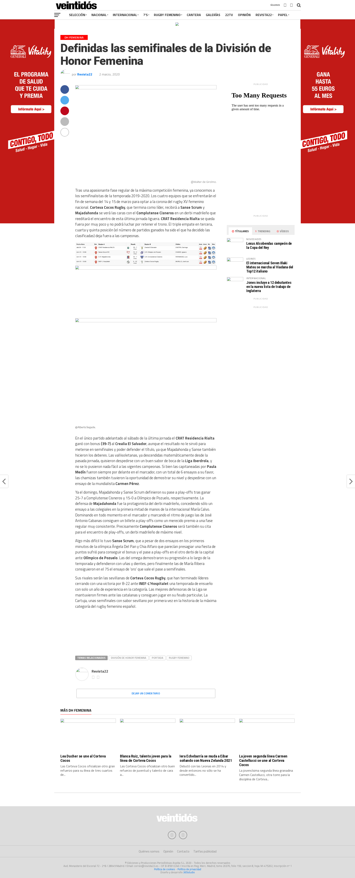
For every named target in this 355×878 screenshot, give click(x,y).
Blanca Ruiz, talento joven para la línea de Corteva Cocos (145, 758)
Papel (283, 14)
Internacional (125, 14)
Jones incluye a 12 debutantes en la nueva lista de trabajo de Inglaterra (268, 286)
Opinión (244, 14)
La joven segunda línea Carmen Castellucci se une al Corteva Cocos (263, 760)
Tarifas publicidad (205, 851)
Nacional (99, 14)
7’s (145, 14)
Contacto (183, 851)
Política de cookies (164, 869)
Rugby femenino (179, 658)
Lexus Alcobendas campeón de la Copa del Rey (269, 245)
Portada (157, 658)
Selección (77, 14)
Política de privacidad (189, 869)
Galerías (213, 14)
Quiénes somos (149, 851)
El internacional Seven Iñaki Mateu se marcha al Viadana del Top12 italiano (269, 267)
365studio (189, 872)
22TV (229, 14)
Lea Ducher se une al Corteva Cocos (83, 758)
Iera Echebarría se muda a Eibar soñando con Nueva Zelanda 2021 (206, 758)
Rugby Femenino (167, 14)
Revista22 (264, 14)
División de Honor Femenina (128, 658)
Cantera (194, 14)
